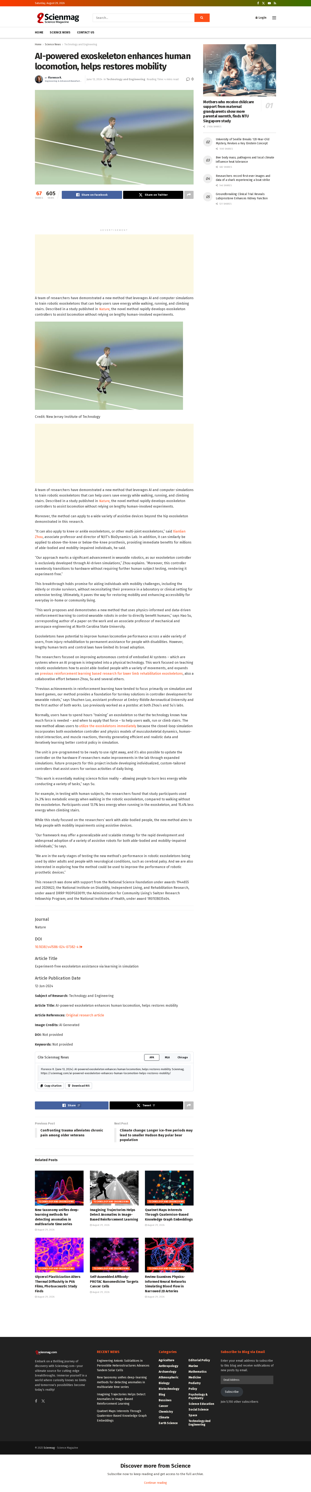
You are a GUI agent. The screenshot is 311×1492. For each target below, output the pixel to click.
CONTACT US (86, 32)
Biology (164, 1383)
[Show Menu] (274, 17)
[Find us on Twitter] (263, 3)
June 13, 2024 (94, 79)
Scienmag (49, 1447)
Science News (53, 44)
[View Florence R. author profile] (39, 79)
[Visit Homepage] (58, 17)
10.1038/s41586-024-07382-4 (57, 947)
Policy (193, 1389)
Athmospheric (168, 1377)
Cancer (163, 1406)
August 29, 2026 (45, 1229)
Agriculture (166, 1360)
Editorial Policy (199, 1360)
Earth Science (168, 1423)
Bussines (165, 1400)
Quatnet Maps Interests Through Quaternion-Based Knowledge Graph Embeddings (169, 1214)
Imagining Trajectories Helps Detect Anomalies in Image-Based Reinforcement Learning (114, 1214)
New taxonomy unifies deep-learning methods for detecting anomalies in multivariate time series (122, 1382)
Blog (162, 1394)
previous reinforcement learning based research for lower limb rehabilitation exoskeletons (111, 674)
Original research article (85, 1015)
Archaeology (167, 1372)
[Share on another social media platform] (189, 195)
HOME (39, 32)
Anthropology (168, 1366)
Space (193, 1415)
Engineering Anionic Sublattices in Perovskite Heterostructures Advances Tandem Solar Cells (123, 1365)
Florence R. (55, 77)
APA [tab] (152, 1057)
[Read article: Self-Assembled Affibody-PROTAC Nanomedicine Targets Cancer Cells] (114, 1255)
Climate (164, 1417)
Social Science (199, 1409)
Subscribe (232, 1392)
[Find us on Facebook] (258, 3)
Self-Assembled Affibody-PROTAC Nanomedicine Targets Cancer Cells (114, 1281)
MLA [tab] (167, 1057)
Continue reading (155, 1483)
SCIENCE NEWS (60, 32)
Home (38, 44)
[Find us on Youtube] (269, 3)
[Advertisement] (114, 215)
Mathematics (198, 1372)
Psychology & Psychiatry (198, 1396)
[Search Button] (202, 18)
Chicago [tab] (183, 1057)
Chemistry (166, 1412)
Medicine (195, 1377)
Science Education (201, 1404)
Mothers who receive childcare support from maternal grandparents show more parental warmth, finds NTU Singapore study (228, 111)
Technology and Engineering (80, 44)
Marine (193, 1366)
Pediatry (195, 1383)
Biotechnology (169, 1389)
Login (262, 17)
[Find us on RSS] (275, 3)
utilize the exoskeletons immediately (107, 726)
